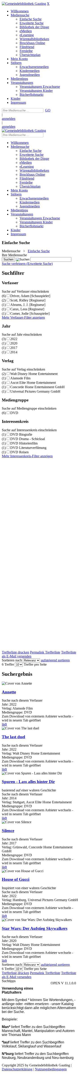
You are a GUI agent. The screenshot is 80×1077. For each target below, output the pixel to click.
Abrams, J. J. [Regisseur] (27, 305)
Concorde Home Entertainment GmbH (37, 387)
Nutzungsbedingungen (51, 1069)
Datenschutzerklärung (17, 1069)
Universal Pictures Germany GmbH (35, 391)
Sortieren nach (12, 660)
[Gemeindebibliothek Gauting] (24, 4)
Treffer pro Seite (35, 664)
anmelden (8, 119)
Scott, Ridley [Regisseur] (27, 300)
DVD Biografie (21, 434)
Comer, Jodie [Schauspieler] (30, 313)
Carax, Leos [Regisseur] (27, 309)
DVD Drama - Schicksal (27, 439)
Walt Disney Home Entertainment (34, 374)
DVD (14, 413)
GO (47, 110)
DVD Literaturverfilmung (28, 448)
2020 (13, 343)
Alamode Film (20, 378)
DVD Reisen (19, 452)
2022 (13, 339)
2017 (13, 348)
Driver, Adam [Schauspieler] (30, 296)
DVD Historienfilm (24, 443)
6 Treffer (8, 664)
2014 (13, 352)
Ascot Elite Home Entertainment (33, 382)
